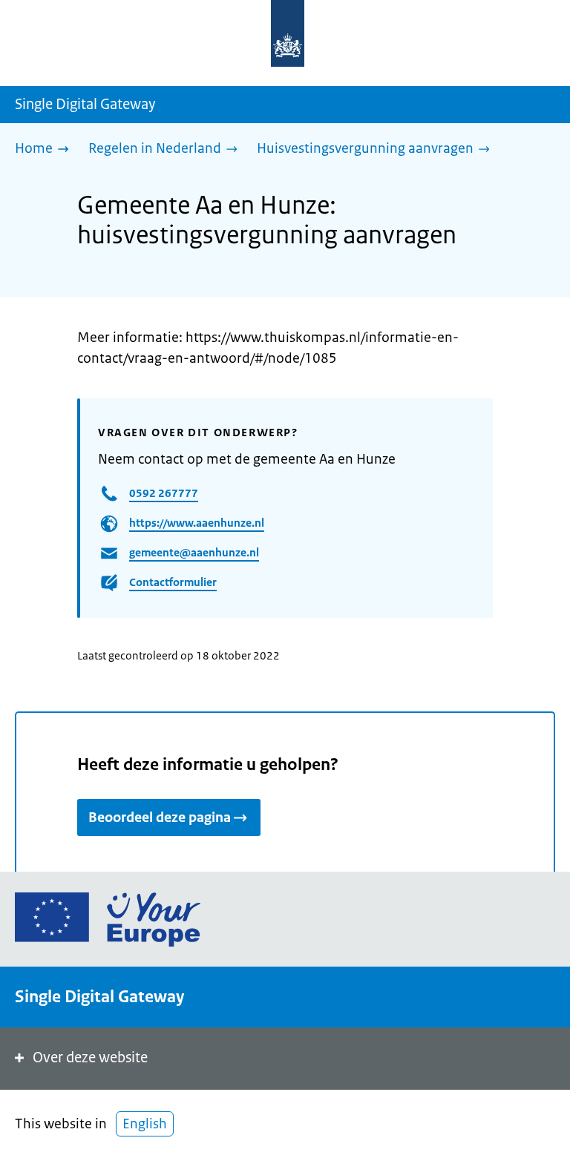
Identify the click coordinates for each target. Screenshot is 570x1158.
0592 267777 (163, 493)
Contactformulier (173, 582)
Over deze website (90, 1057)
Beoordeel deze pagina (159, 817)
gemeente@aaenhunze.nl (194, 552)
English (144, 1124)
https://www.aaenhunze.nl (196, 523)
